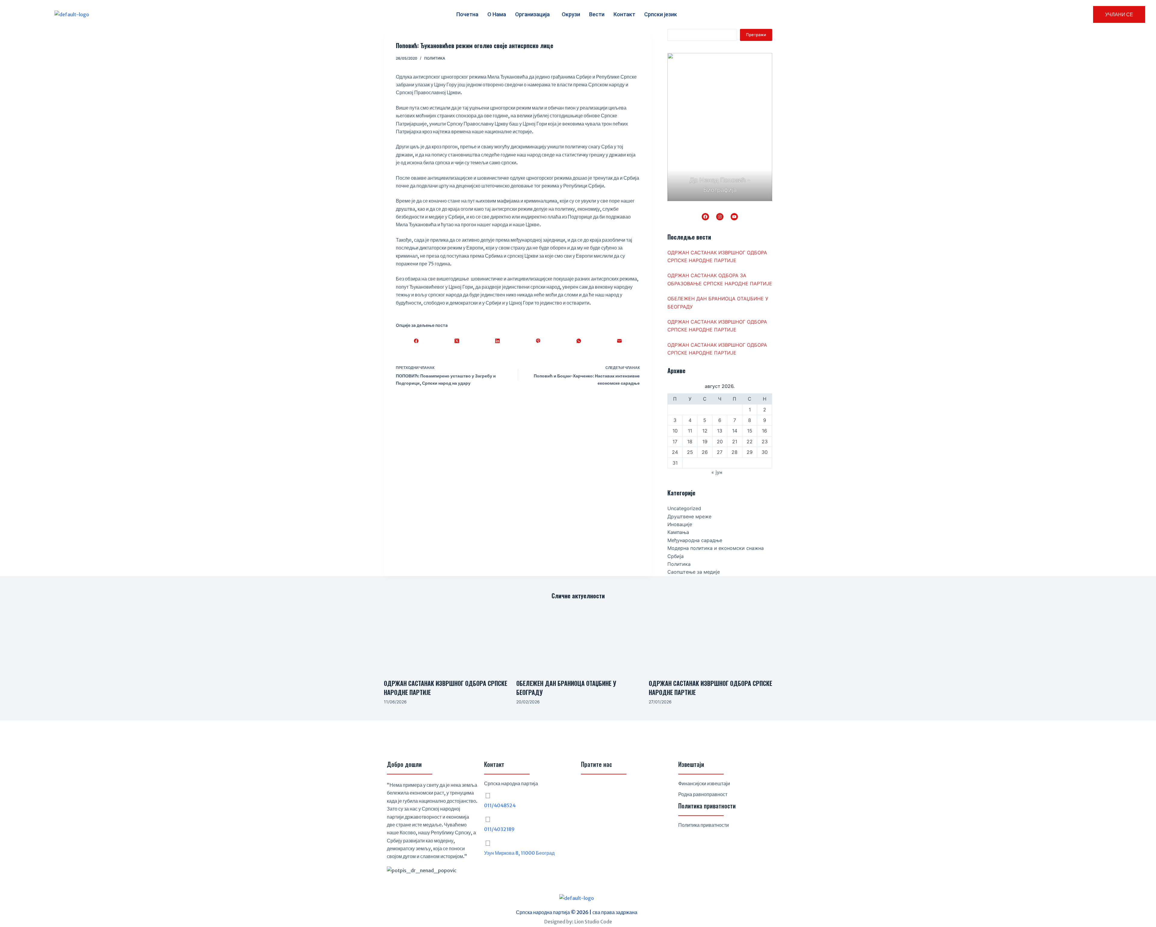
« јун (716, 472)
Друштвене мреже (689, 516)
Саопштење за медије (693, 572)
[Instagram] (719, 216)
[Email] (619, 340)
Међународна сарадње (694, 540)
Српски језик (660, 14)
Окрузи (571, 14)
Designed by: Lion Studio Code (578, 922)
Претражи (756, 34)
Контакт (624, 14)
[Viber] (538, 340)
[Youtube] (617, 788)
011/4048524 (500, 805)
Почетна (467, 14)
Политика (434, 58)
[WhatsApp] (578, 340)
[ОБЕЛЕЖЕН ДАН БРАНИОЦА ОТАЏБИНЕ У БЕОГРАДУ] (578, 639)
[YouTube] (734, 216)
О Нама (496, 14)
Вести (596, 14)
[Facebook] (416, 340)
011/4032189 (499, 829)
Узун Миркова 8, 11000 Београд (519, 853)
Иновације (679, 524)
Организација (532, 14)
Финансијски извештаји (704, 783)
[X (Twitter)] (457, 340)
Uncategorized (684, 508)
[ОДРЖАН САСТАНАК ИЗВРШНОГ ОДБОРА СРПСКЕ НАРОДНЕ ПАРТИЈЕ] (445, 639)
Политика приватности (703, 825)
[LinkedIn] (497, 340)
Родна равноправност (702, 794)
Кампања (678, 532)
